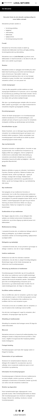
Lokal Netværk (22, 3)
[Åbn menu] (36, 3)
